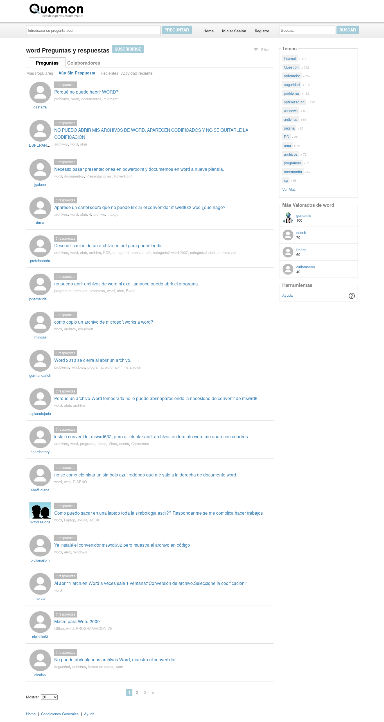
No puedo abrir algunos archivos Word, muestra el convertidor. (115, 659)
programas (62, 290)
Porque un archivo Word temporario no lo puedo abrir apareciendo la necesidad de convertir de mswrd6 (155, 398)
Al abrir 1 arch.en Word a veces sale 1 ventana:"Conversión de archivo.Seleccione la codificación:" (150, 583)
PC (286, 136)
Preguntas (47, 62)
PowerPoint (123, 176)
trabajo (112, 214)
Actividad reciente (137, 73)
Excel (130, 290)
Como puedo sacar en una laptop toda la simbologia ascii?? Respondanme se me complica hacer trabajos (158, 513)
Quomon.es (103, 9)
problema (61, 98)
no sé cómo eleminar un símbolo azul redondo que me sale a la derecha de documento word (145, 474)
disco (102, 443)
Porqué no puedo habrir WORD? (86, 91)
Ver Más (289, 189)
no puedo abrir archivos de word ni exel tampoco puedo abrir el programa (126, 283)
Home (209, 30)
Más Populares (39, 73)
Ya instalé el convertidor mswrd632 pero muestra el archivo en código (122, 545)
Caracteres (140, 443)
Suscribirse (128, 49)
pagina (289, 128)
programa (97, 290)
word (75, 98)
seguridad (62, 666)
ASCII (94, 520)
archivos (61, 144)
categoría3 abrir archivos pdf (213, 252)
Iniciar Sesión (234, 30)
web (67, 481)
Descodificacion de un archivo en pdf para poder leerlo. (108, 245)
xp (286, 180)
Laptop (69, 520)
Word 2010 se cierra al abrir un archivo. (92, 360)
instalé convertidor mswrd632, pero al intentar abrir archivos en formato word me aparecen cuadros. (151, 436)
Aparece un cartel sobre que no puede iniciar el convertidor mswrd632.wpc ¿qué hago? (139, 207)
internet (290, 58)
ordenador (292, 75)
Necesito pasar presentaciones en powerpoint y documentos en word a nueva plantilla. (139, 169)
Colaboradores (83, 62)
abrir (83, 144)
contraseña (293, 171)
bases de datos (100, 666)
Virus (113, 443)
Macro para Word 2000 (77, 621)
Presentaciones (99, 176)
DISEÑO (80, 481)
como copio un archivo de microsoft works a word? (103, 322)
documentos (91, 98)
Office (59, 628)
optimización (294, 102)
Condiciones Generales (60, 713)
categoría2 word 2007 (170, 252)
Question (291, 67)
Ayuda (287, 295)
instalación (132, 367)
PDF (106, 252)
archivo (99, 214)
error (67, 552)
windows (78, 367)
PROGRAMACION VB (94, 628)
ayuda (124, 443)
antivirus (79, 666)
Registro (262, 30)
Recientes (109, 73)
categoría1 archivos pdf (131, 252)
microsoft (111, 98)
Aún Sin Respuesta (76, 73)
